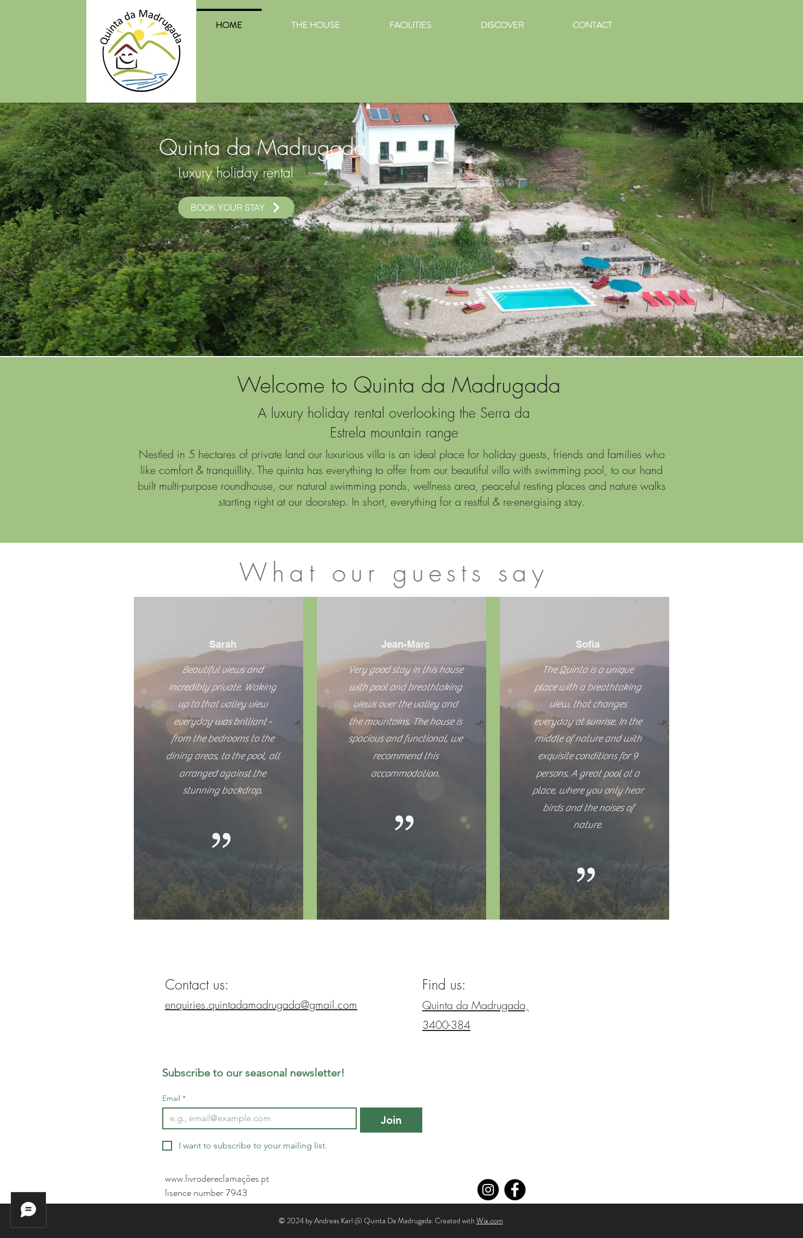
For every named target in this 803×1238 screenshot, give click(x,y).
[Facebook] (515, 1189)
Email (174, 1098)
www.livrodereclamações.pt (218, 1178)
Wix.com (489, 1220)
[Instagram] (488, 1189)
